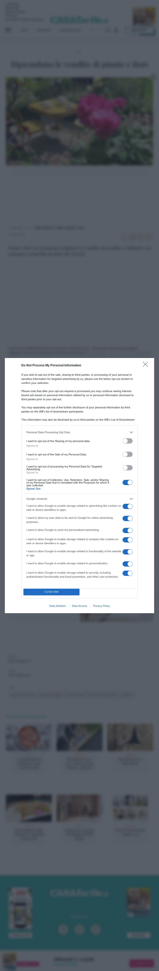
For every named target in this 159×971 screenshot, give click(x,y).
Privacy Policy (101, 605)
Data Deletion (57, 605)
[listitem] (79, 432)
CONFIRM (51, 591)
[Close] (146, 365)
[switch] (128, 441)
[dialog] (79, 485)
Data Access (79, 605)
